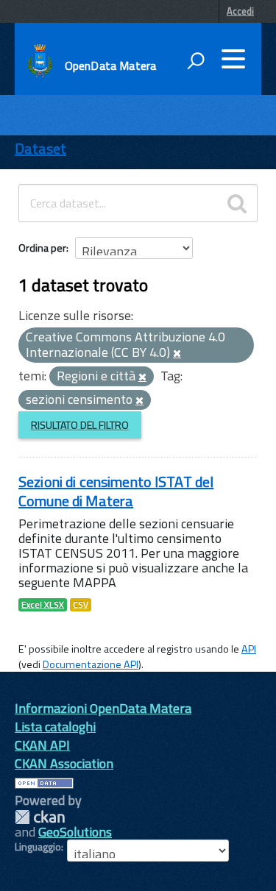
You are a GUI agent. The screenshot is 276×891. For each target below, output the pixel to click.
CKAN (40, 817)
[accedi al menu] (233, 59)
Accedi (240, 11)
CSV (80, 604)
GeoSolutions (75, 832)
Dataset (40, 148)
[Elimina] (177, 354)
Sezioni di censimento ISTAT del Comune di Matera (115, 491)
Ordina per (42, 247)
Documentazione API (90, 664)
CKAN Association (64, 763)
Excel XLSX (42, 604)
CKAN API (42, 745)
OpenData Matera (110, 65)
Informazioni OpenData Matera (103, 708)
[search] (237, 203)
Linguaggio (38, 846)
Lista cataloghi (55, 726)
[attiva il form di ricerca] (196, 60)
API (248, 649)
